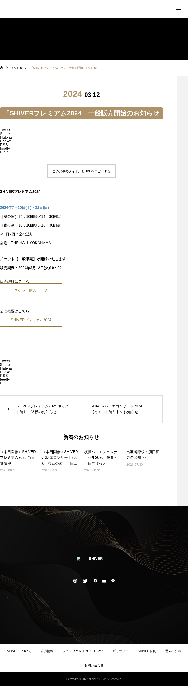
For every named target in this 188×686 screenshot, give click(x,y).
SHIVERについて (19, 651)
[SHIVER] (94, 9)
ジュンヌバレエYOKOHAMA (83, 651)
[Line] (113, 580)
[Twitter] (85, 580)
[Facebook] (95, 580)
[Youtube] (104, 580)
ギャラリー (121, 651)
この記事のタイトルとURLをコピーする (81, 171)
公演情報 (47, 651)
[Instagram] (75, 580)
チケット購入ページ (30, 290)
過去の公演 (173, 651)
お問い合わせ (94, 665)
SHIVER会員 (147, 651)
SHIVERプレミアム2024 (31, 320)
